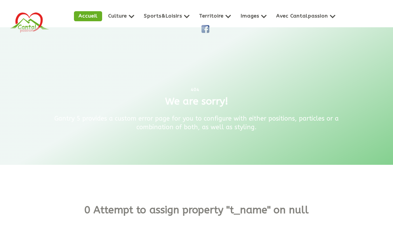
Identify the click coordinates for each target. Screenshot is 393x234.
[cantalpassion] (29, 22)
